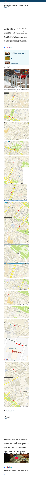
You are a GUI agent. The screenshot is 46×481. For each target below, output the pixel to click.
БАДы (6, 466)
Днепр (7, 410)
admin (6, 7)
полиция (11, 466)
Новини (6, 3)
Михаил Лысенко (12, 410)
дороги (9, 410)
